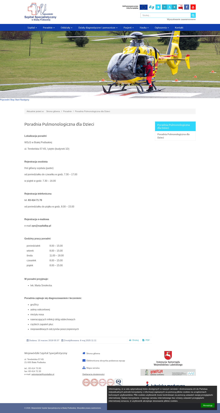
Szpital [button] (31, 27)
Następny (24, 99)
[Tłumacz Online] (151, 7)
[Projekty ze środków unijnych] (135, 7)
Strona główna (53, 111)
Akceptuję (207, 405)
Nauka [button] (143, 27)
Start (17, 99)
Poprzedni (5, 99)
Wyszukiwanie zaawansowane (181, 19)
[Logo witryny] (51, 12)
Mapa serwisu (93, 368)
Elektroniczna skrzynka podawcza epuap (106, 360)
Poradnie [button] (48, 27)
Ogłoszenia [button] (161, 27)
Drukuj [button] (135, 340)
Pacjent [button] (128, 27)
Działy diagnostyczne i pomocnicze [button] (97, 27)
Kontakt (179, 27)
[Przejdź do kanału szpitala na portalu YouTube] (193, 7)
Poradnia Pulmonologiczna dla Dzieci (92, 111)
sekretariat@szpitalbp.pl (42, 374)
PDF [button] (147, 340)
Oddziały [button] (66, 27)
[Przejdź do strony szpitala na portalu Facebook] (186, 7)
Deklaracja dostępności (93, 374)
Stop (12, 99)
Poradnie (67, 111)
